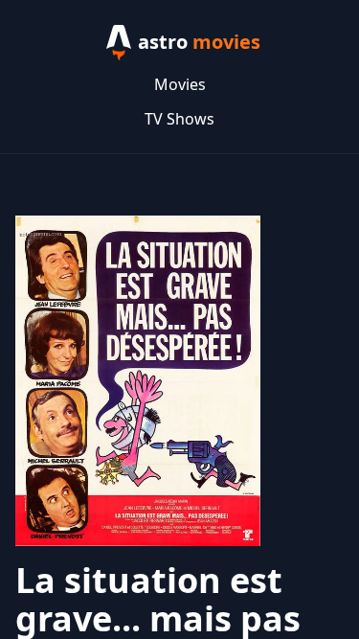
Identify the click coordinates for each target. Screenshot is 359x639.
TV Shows (179, 118)
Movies (180, 84)
